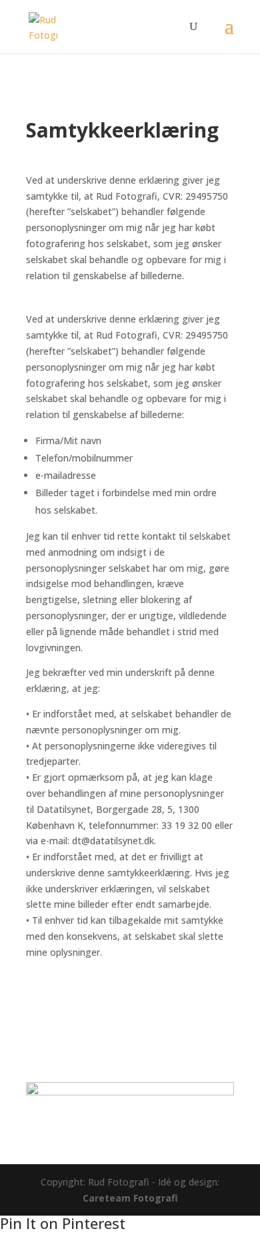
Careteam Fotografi (130, 1198)
